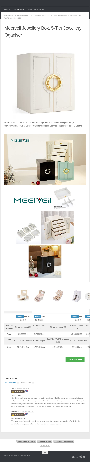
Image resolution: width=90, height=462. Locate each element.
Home (6, 9)
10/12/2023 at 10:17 (28, 412)
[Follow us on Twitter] (84, 457)
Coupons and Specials (36, 9)
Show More (45, 445)
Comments (13, 382)
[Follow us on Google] (77, 457)
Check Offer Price (75, 359)
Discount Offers (18, 9)
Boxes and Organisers (14, 15)
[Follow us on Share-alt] (80, 457)
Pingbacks (28, 382)
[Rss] (73, 457)
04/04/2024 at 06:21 (23, 389)
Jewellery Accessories (51, 15)
